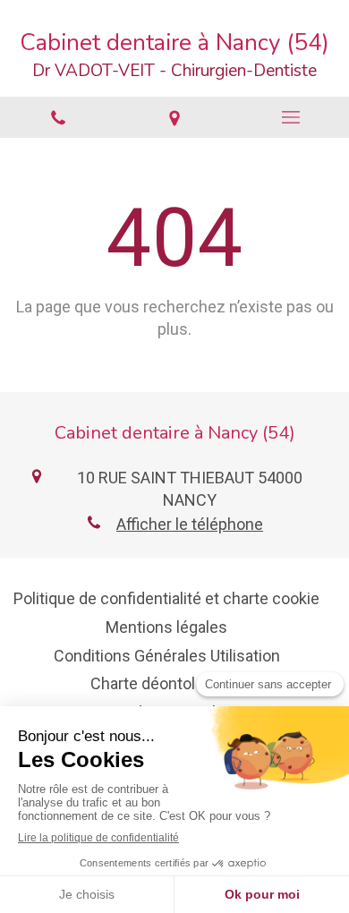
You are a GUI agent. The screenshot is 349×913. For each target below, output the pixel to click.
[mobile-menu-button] (291, 117)
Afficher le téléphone (189, 524)
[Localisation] (174, 117)
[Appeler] (58, 117)
